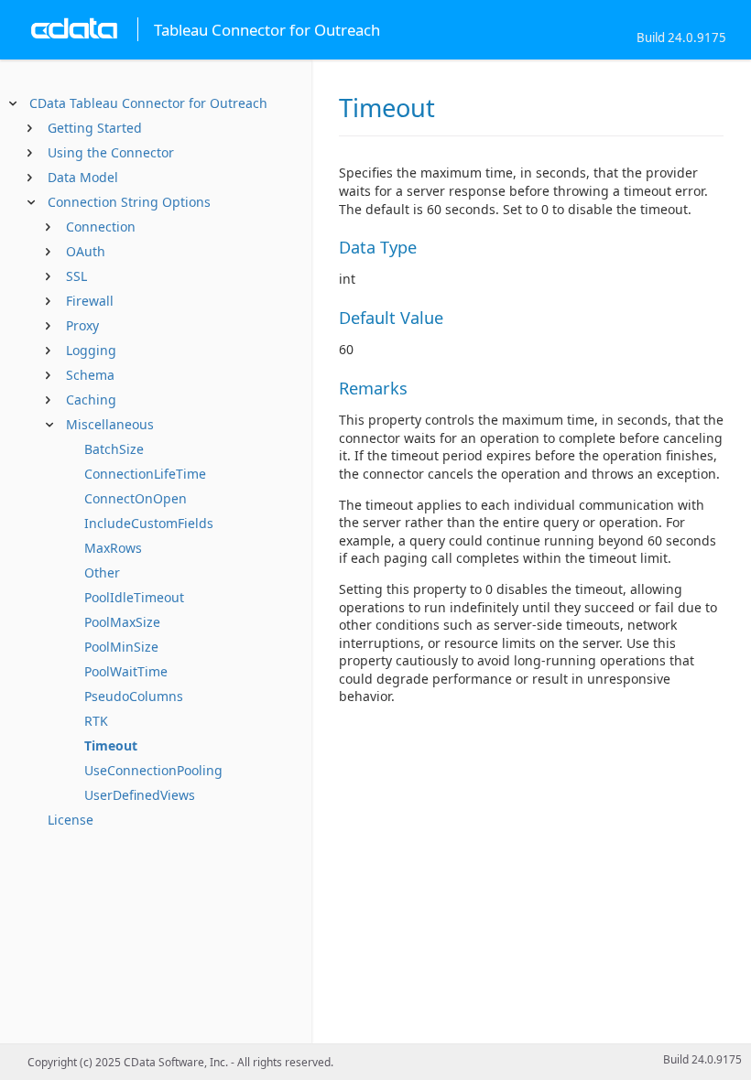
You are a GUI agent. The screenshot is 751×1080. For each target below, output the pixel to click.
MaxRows (113, 547)
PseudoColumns (133, 696)
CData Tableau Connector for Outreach (148, 103)
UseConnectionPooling (153, 770)
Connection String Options (129, 202)
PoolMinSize (121, 646)
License (70, 819)
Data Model (83, 177)
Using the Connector (111, 152)
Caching (91, 399)
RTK (96, 720)
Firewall (90, 300)
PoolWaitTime (126, 671)
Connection (101, 226)
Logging (91, 350)
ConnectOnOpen (135, 498)
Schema (90, 374)
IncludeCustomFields (148, 523)
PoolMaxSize (122, 622)
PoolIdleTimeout (134, 597)
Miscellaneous (110, 424)
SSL (76, 276)
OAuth (85, 251)
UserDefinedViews (139, 795)
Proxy (82, 325)
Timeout (110, 745)
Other (102, 572)
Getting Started (95, 127)
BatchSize (114, 449)
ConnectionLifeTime (145, 473)
